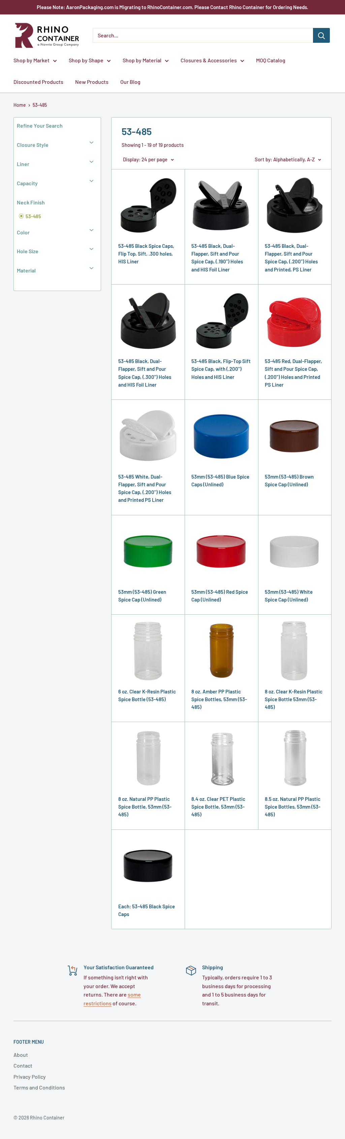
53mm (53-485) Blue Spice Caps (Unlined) (220, 480)
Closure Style (33, 144)
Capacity (27, 183)
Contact (22, 1065)
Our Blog (130, 81)
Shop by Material (142, 60)
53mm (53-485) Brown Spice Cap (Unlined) (289, 480)
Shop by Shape (86, 60)
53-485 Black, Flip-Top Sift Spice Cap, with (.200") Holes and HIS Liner (221, 369)
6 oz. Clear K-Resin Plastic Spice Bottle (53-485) (147, 695)
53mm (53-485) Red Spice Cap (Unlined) (219, 596)
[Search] (321, 35)
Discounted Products (38, 81)
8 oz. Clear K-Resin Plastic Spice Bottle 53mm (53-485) (293, 699)
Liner (23, 164)
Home (19, 105)
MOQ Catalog (270, 60)
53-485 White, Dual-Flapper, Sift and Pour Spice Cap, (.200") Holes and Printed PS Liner (144, 488)
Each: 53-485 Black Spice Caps (146, 910)
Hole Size (27, 251)
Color (23, 232)
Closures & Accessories (209, 60)
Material (26, 270)
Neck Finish (31, 202)
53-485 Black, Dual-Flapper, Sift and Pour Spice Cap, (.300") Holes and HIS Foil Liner (144, 373)
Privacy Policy (29, 1076)
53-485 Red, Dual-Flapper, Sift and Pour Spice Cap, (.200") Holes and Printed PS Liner (293, 373)
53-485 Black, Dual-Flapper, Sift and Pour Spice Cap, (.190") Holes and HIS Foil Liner (217, 257)
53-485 (40, 105)
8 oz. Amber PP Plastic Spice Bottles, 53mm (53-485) (219, 699)
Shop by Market (31, 60)
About (20, 1054)
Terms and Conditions (39, 1087)
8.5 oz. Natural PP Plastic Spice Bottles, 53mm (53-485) (292, 807)
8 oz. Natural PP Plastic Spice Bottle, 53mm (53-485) (144, 807)
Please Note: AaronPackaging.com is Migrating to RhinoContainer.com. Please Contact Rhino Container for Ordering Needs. (172, 7)
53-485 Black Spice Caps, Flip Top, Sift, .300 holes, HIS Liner (146, 254)
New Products (91, 81)
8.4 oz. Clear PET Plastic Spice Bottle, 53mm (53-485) (218, 807)
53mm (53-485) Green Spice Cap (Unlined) (142, 596)
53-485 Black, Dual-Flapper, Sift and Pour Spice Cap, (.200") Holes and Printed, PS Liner (291, 257)
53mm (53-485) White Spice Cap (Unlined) (289, 596)
